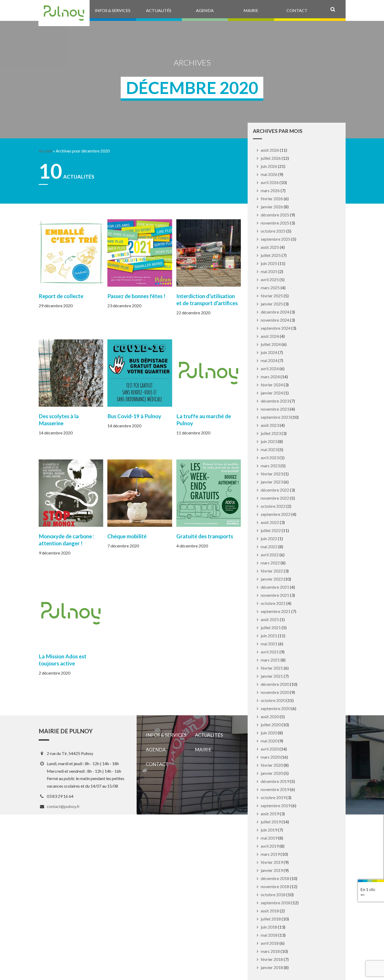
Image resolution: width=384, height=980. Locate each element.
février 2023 (272, 473)
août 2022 (270, 522)
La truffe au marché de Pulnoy (203, 419)
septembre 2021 (275, 611)
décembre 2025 (275, 214)
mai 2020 (269, 740)
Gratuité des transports (204, 536)
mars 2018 (270, 951)
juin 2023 (269, 441)
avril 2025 (270, 279)
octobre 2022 (273, 506)
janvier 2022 (272, 578)
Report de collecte (61, 296)
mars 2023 (270, 465)
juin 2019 (269, 829)
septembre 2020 (275, 708)
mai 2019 (269, 837)
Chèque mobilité (127, 536)
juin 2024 (269, 352)
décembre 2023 (275, 400)
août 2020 (270, 716)
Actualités (209, 735)
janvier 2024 (272, 392)
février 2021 (272, 667)
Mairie (203, 749)
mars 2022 (270, 562)
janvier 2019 (272, 870)
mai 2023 (269, 449)
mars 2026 (270, 190)
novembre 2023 (275, 408)
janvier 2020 (272, 773)
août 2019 (270, 813)
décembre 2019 (275, 781)
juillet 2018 (271, 918)
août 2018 (270, 910)
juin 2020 (269, 732)
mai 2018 (269, 934)
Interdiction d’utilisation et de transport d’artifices (207, 299)
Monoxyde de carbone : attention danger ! (66, 539)
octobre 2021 (273, 603)
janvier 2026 (272, 206)
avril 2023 (270, 457)
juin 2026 (269, 166)
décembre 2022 (275, 489)
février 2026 (272, 198)
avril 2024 (270, 368)
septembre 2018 (275, 902)
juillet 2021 (271, 627)
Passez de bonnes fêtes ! (136, 296)
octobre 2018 (273, 894)
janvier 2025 (272, 303)
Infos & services (166, 735)
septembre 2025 (275, 239)
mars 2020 (270, 756)
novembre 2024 (275, 319)
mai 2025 (269, 271)
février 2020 (272, 765)
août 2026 (270, 149)
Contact (157, 764)
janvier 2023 (272, 481)
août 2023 (270, 425)
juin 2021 (269, 635)
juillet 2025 (271, 255)
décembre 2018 (275, 878)
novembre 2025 (275, 222)
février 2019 (272, 862)
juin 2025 (269, 263)
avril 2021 (270, 651)
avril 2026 (270, 182)
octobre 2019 (273, 797)
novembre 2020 (275, 692)
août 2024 (270, 336)
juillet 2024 (271, 344)
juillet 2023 (271, 433)
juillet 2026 (271, 158)
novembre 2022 (275, 497)
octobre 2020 (273, 700)
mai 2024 (269, 360)
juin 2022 (269, 538)
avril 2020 (270, 748)
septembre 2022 (275, 514)
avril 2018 (270, 943)
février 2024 (272, 384)
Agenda (156, 749)
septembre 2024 (275, 328)
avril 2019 (270, 845)
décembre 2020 (275, 684)
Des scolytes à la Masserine (59, 419)
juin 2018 (269, 926)
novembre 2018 (275, 886)
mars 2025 (270, 287)
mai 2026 (269, 174)
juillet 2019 (271, 821)
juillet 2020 (271, 724)
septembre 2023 (275, 417)
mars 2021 (270, 659)
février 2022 (272, 570)
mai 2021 (269, 643)
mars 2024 (270, 376)
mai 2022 (269, 546)
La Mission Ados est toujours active (62, 659)
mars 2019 (270, 854)
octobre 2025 (273, 230)
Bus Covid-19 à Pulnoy (134, 416)
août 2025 (270, 247)
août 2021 (270, 619)
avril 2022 (270, 554)
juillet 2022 (271, 530)
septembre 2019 (275, 805)
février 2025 (272, 295)
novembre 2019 (275, 789)
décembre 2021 (275, 587)
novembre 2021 (275, 595)
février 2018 (272, 959)
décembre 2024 (275, 311)
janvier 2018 (272, 967)
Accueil (45, 151)
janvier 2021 (272, 676)
